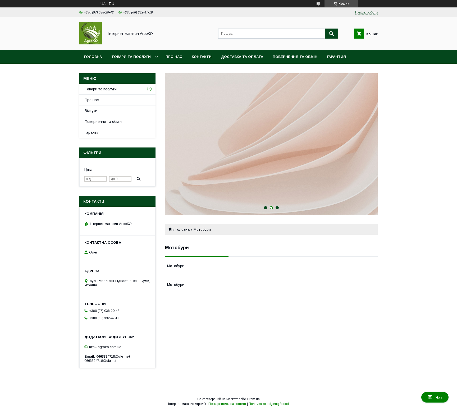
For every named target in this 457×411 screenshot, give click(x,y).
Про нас (174, 57)
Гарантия (336, 57)
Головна (93, 57)
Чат (439, 397)
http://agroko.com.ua (105, 347)
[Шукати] (331, 34)
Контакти (202, 57)
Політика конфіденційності (269, 404)
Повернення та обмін (295, 57)
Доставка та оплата (242, 57)
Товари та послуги (131, 57)
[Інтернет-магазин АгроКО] (90, 43)
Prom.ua (253, 399)
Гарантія (92, 132)
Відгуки (91, 111)
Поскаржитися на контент (227, 404)
